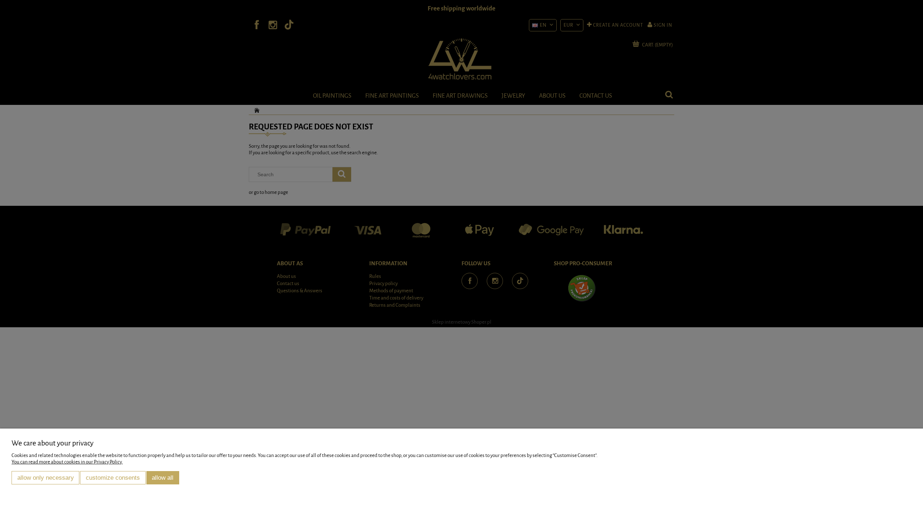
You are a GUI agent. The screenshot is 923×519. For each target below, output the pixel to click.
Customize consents (113, 477)
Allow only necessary (45, 477)
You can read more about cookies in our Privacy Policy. (67, 461)
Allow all (162, 477)
